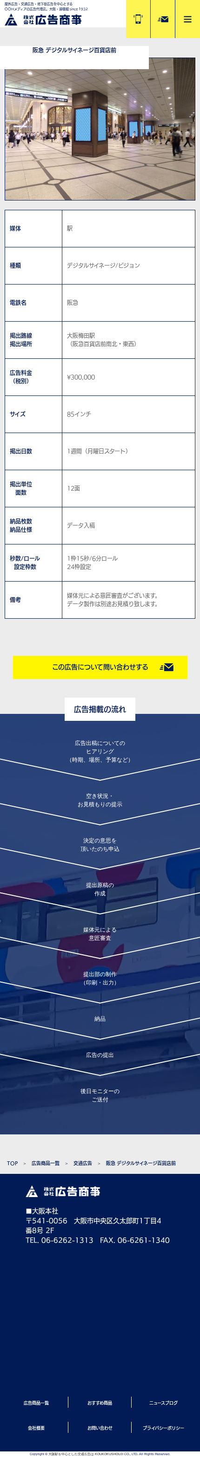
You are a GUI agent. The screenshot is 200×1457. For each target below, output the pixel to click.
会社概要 (36, 1428)
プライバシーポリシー (163, 1428)
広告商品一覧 (46, 1163)
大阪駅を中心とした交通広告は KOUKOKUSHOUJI (85, 1454)
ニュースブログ (163, 1403)
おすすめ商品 (99, 1403)
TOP (12, 1163)
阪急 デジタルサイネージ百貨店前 (141, 1163)
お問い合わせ (100, 1428)
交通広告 (82, 1163)
